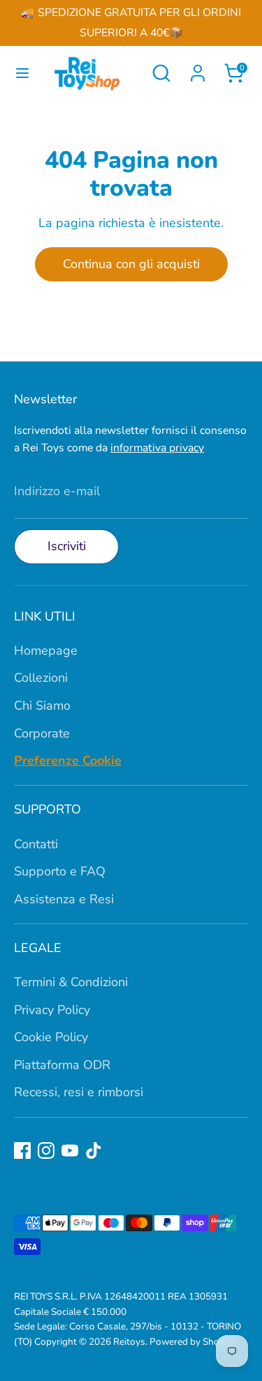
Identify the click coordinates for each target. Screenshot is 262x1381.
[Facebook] (22, 1150)
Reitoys (129, 1341)
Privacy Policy (52, 1009)
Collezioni (41, 677)
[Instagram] (46, 1150)
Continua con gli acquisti (131, 264)
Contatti (36, 844)
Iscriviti (67, 546)
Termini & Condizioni (71, 982)
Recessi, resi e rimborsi (78, 1092)
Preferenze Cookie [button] (68, 760)
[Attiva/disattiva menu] (17, 73)
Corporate (42, 733)
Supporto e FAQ (59, 871)
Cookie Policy (51, 1037)
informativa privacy (157, 447)
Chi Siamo (42, 705)
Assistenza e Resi (64, 899)
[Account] (198, 69)
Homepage (46, 650)
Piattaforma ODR (62, 1064)
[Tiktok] (93, 1150)
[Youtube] (69, 1150)
